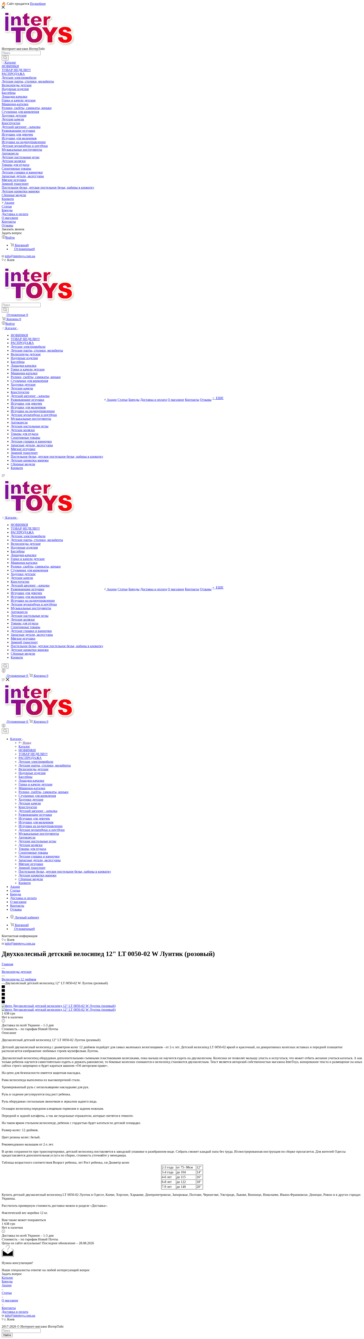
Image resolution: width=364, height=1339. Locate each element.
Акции (7, 1285)
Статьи (7, 1293)
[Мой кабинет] (3, 671)
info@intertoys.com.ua (20, 256)
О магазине (10, 1300)
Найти (7, 1335)
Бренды (7, 1281)
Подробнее (38, 3)
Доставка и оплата (15, 1312)
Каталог (24, 746)
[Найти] (5, 58)
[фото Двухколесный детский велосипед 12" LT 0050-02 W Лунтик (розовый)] (59, 1006)
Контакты (9, 1308)
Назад (27, 742)
